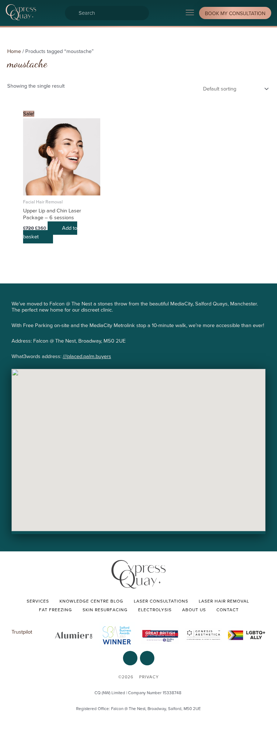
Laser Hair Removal (224, 601)
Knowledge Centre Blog (91, 601)
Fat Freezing (55, 609)
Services (38, 601)
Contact (227, 609)
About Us (194, 609)
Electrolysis (155, 609)
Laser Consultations (161, 601)
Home (14, 51)
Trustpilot (22, 632)
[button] (190, 13)
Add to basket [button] (50, 232)
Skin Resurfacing (105, 609)
